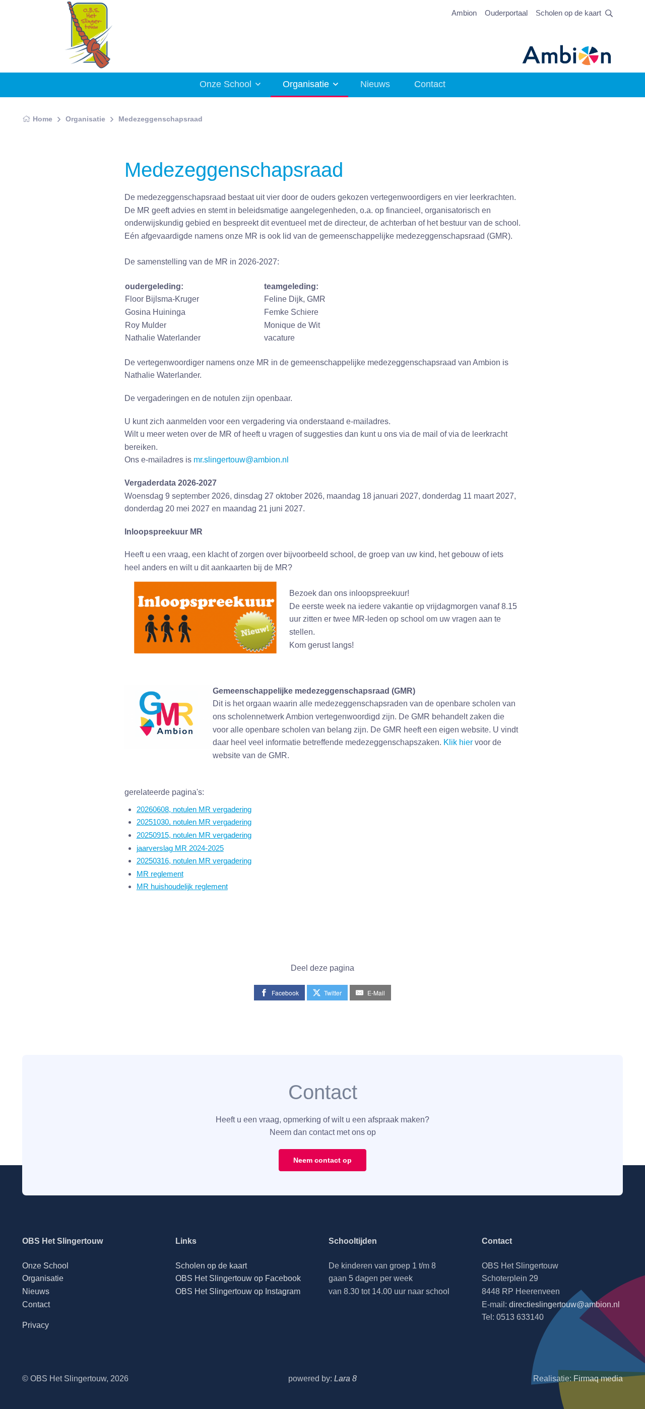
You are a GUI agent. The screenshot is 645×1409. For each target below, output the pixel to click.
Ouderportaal (506, 13)
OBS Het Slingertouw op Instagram (237, 1291)
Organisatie (306, 84)
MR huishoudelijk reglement (182, 886)
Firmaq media (598, 1378)
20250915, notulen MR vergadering (194, 835)
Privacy (35, 1325)
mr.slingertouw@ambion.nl (241, 459)
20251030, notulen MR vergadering (194, 822)
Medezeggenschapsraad (160, 119)
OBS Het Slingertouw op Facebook (238, 1278)
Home (42, 119)
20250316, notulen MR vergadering (194, 860)
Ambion (464, 13)
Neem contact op (322, 1160)
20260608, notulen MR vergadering (194, 809)
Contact (429, 84)
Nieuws (375, 84)
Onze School (225, 84)
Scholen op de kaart (568, 13)
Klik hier (459, 742)
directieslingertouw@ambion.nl (564, 1304)
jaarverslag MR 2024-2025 (180, 848)
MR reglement (160, 873)
